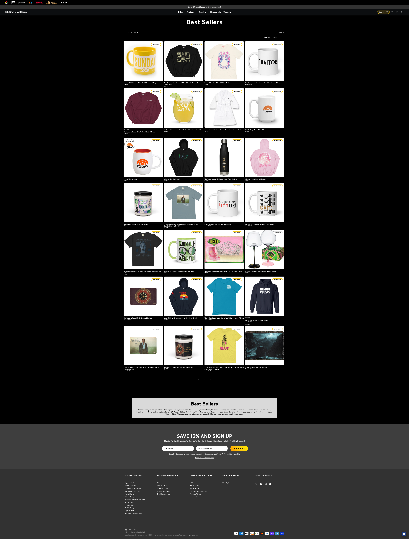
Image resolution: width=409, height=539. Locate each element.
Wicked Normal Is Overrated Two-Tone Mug (179, 271)
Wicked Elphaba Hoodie (172, 179)
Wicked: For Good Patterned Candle (136, 224)
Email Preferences (163, 494)
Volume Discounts (163, 491)
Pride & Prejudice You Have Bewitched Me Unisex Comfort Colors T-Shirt (181, 225)
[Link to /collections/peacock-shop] (22, 2)
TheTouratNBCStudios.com (199, 491)
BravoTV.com (194, 486)
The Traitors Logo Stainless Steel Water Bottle (220, 179)
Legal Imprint (129, 510)
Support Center (130, 483)
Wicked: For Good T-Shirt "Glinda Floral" (218, 83)
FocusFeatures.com (196, 497)
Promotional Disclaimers (133, 488)
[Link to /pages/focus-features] (63, 2)
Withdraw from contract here (135, 499)
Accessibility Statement (133, 491)
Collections (131, 32)
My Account (161, 483)
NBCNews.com (195, 488)
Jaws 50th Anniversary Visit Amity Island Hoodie (181, 318)
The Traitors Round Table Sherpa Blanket (138, 318)
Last (210, 379)
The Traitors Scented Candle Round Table (178, 367)
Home (126, 32)
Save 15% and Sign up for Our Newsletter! (204, 7)
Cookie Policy (129, 508)
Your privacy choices (134, 513)
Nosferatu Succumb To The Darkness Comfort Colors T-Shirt (143, 272)
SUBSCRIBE (239, 448)
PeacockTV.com (195, 494)
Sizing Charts (129, 494)
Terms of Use (129, 502)
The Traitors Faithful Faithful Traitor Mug (259, 224)
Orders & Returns (130, 486)
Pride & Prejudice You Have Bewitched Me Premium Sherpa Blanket (141, 368)
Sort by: (267, 37)
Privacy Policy (129, 505)
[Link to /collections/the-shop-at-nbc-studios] (51, 2)
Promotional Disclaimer (204, 458)
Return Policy (129, 497)
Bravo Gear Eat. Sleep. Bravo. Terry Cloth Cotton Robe (223, 130)
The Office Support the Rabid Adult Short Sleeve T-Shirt (224, 318)
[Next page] (216, 379)
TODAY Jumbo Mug (130, 179)
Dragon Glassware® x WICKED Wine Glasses (260, 271)
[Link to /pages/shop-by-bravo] (13, 2)
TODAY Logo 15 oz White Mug (255, 130)
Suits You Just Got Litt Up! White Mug (217, 224)
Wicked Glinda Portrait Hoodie (255, 179)
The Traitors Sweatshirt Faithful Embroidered (139, 132)
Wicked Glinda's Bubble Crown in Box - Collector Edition (223, 271)
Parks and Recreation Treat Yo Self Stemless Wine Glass (183, 130)
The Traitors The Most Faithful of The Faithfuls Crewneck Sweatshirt (183, 84)
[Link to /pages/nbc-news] (30, 2)
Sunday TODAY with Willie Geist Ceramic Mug (140, 83)
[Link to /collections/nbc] (6, 2)
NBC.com (193, 483)
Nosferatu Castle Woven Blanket (256, 367)
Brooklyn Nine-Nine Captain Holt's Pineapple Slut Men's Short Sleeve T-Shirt (224, 368)
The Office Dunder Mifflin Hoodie (256, 320)
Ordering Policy (162, 486)
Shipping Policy (162, 488)
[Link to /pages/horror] (39, 2)
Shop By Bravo (227, 483)
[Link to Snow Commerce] (131, 530)
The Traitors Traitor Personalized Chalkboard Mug (262, 83)
